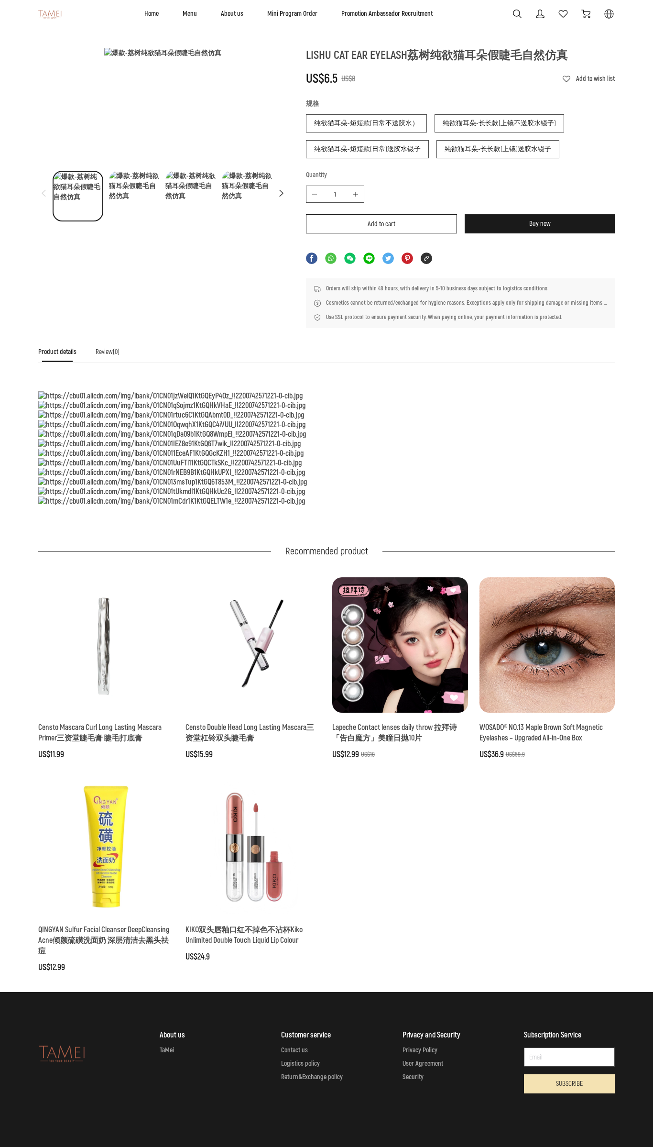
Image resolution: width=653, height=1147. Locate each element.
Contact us (294, 1050)
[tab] (57, 354)
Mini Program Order (292, 14)
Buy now (540, 224)
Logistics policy (300, 1063)
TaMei (167, 1050)
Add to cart (381, 224)
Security (413, 1077)
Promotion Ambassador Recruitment (387, 14)
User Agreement (423, 1063)
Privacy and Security (431, 1035)
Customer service (306, 1035)
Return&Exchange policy (312, 1077)
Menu (190, 14)
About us (232, 14)
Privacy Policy (420, 1050)
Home (151, 14)
